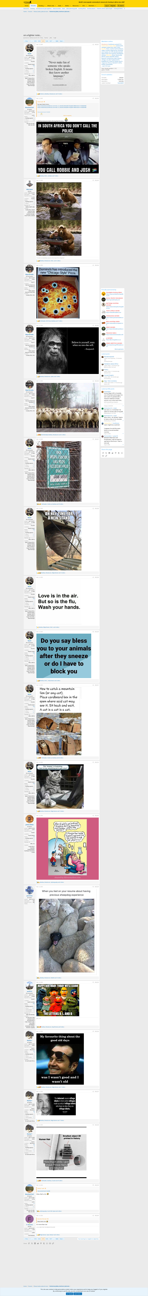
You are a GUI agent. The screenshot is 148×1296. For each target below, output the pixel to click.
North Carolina (31, 1002)
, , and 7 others (49, 176)
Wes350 (116, 52)
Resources (76, 5)
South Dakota (31, 835)
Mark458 (112, 56)
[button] (45, 5)
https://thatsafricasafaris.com (113, 312)
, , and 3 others (50, 680)
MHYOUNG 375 (108, 408)
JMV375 (103, 56)
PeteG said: (40, 101)
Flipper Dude (104, 53)
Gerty (118, 47)
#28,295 (97, 982)
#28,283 (97, 180)
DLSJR (115, 408)
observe (27, 38)
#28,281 (97, 44)
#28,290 (97, 631)
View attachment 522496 (44, 1191)
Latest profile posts (107, 389)
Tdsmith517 (115, 63)
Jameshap (120, 50)
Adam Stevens (117, 58)
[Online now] (29, 52)
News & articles (57, 8)
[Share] (93, 45)
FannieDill (121, 83)
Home (26, 5)
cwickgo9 (103, 47)
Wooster (103, 55)
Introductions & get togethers (44, 8)
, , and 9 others (52, 1027)
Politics (106, 369)
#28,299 (97, 1185)
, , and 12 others (50, 261)
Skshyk (116, 61)
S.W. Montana (31, 1235)
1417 (51, 41)
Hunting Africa (82, 8)
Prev (27, 41)
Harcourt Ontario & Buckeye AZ (30, 285)
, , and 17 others (51, 321)
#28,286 (97, 381)
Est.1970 (111, 52)
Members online (107, 41)
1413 (35, 41)
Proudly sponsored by (108, 290)
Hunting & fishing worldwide (121, 8)
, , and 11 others (53, 1087)
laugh (55, 38)
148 (34, 65)
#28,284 (97, 265)
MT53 (120, 63)
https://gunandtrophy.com (113, 300)
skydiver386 (119, 55)
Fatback (117, 56)
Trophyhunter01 (115, 60)
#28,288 (97, 508)
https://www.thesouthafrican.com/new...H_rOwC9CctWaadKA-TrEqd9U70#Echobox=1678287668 (62, 106)
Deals (59, 5)
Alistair (113, 55)
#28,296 (97, 1031)
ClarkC (115, 47)
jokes (51, 38)
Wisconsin (32, 1049)
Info (83, 5)
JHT (108, 61)
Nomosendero (108, 436)
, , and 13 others (53, 573)
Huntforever (111, 44)
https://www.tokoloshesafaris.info (114, 334)
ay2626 (103, 64)
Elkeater (121, 49)
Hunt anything (112, 53)
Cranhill (112, 49)
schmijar (103, 60)
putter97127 (118, 44)
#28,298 (97, 1125)
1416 (47, 41)
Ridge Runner (113, 50)
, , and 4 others (49, 627)
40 (34, 1051)
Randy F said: (41, 1188)
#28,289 (97, 577)
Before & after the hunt (110, 367)
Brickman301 (119, 46)
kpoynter (103, 58)
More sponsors (119, 349)
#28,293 (97, 815)
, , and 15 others (51, 94)
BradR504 (103, 61)
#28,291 (97, 685)
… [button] (32, 41)
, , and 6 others (52, 882)
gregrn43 (115, 436)
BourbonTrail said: (42, 1219)
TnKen (107, 49)
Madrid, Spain (31, 64)
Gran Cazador (104, 52)
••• (123, 405)
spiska (107, 56)
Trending (41, 5)
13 (34, 288)
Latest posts (105, 354)
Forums (33, 5)
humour (46, 38)
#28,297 (97, 1091)
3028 (57, 41)
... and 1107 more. (105, 66)
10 (33, 1008)
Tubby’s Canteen (105, 50)
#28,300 (97, 1215)
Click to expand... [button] (67, 115)
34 (34, 837)
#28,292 (97, 762)
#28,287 (97, 439)
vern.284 (108, 60)
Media (67, 5)
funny (41, 38)
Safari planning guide (71, 8)
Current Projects (109, 375)
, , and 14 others (50, 978)
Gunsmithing (107, 378)
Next (61, 41)
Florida (33, 198)
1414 (39, 41)
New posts (26, 8)
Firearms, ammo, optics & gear (104, 8)
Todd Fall (116, 49)
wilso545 (120, 52)
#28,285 (97, 325)
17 (34, 116)
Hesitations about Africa (111, 364)
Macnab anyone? (109, 356)
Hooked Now (110, 58)
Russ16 (120, 61)
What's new (50, 5)
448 (34, 1003)
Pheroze (110, 63)
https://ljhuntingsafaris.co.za (113, 340)
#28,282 (97, 98)
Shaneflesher (120, 53)
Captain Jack (110, 47)
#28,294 (97, 886)
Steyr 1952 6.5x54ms (110, 381)
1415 (43, 41)
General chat (107, 373)
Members (91, 5)
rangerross (104, 63)
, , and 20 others (52, 758)
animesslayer (107, 391)
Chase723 (111, 61)
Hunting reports (91, 8)
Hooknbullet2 (109, 64)
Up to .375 (106, 384)
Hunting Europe (108, 361)
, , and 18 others (52, 504)
